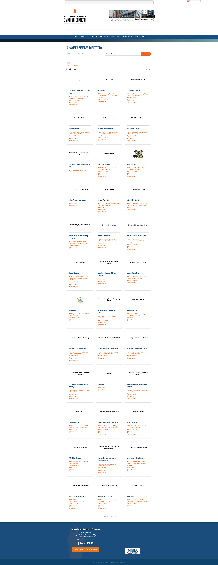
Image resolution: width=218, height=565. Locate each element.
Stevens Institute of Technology (108, 422)
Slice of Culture (74, 273)
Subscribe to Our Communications (85, 549)
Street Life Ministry (133, 422)
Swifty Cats (130, 496)
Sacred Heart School (133, 90)
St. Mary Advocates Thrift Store (137, 348)
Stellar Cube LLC (74, 422)
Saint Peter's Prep (74, 128)
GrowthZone (112, 517)
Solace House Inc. (74, 310)
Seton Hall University (133, 200)
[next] (150, 553)
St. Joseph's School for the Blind (108, 348)
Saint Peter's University (105, 128)
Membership (126, 36)
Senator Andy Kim (103, 200)
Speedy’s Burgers (132, 310)
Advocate (114, 36)
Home (75, 36)
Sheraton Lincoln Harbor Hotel (136, 236)
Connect (92, 36)
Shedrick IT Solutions (104, 236)
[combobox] (123, 54)
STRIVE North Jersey (75, 458)
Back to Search (72, 66)
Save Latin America (104, 164)
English (191, 1)
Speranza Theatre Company (77, 348)
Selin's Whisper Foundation (77, 200)
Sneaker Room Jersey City (135, 273)
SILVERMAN (101, 90)
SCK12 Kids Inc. (131, 164)
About (83, 36)
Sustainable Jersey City (105, 496)
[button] (145, 69)
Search (146, 54)
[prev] (115, 553)
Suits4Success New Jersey (135, 458)
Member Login (140, 36)
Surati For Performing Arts (77, 496)
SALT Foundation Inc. (133, 128)
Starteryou (101, 384)
